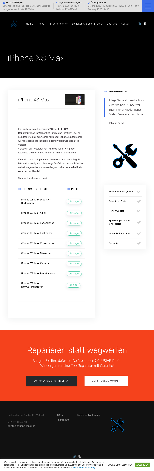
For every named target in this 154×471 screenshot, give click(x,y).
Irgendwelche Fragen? (70, 2)
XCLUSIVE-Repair (14, 2)
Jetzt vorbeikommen (106, 381)
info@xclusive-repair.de (22, 426)
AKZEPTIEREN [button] (142, 465)
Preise (40, 23)
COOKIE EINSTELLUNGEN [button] (120, 464)
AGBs (60, 415)
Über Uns (112, 23)
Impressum (63, 419)
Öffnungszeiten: (98, 2)
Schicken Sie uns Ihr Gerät (87, 23)
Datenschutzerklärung (88, 415)
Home (29, 23)
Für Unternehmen (58, 23)
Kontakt (125, 23)
